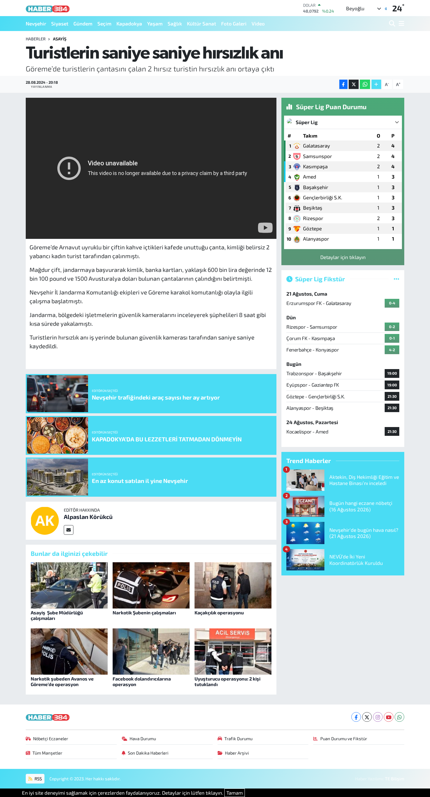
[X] (367, 717)
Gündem (82, 23)
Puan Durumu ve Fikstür (343, 738)
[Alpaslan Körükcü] (45, 520)
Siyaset (59, 23)
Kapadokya (129, 23)
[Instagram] (378, 717)
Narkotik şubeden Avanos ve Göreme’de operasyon (62, 681)
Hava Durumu (143, 738)
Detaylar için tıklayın (343, 257)
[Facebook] (356, 717)
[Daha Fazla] (376, 84)
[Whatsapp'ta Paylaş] (365, 84)
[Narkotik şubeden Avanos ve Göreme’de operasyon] (69, 651)
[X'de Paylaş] (354, 84)
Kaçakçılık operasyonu (219, 612)
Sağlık (175, 23)
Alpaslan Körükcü (88, 516)
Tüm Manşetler (47, 752)
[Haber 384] (48, 8)
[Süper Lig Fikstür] (396, 279)
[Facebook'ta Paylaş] (343, 84)
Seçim (104, 23)
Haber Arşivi (237, 752)
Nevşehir (36, 23)
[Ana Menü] (400, 23)
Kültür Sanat (201, 23)
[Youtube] (388, 717)
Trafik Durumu (238, 738)
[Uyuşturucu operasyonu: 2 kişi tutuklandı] (233, 651)
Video (258, 23)
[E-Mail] (68, 530)
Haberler (36, 38)
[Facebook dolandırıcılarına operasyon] (151, 651)
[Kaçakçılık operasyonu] (233, 584)
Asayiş (59, 38)
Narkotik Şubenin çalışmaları (144, 612)
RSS (38, 778)
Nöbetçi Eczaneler (50, 738)
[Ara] (392, 23)
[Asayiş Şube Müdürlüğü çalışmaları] (69, 584)
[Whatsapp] (399, 717)
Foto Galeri (234, 23)
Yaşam (155, 23)
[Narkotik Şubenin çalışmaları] (151, 584)
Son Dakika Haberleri (148, 752)
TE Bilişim (394, 778)
